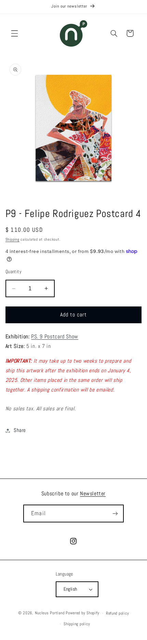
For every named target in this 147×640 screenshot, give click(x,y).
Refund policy (117, 613)
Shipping (12, 239)
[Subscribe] (115, 513)
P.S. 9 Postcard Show (54, 336)
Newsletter (93, 493)
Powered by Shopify (82, 613)
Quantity (13, 272)
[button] (14, 33)
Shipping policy (77, 623)
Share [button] (20, 430)
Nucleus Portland (50, 613)
